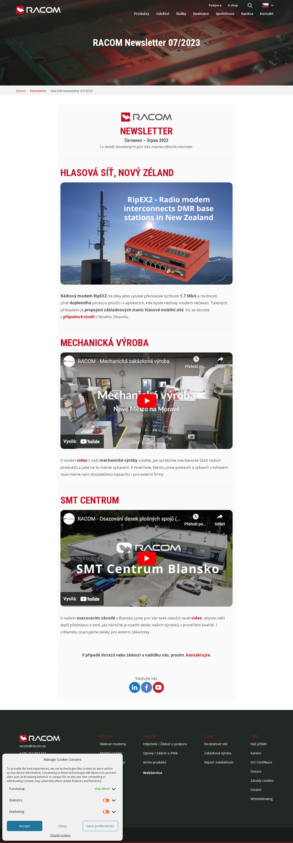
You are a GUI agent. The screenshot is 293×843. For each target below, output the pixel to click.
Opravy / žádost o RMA (160, 753)
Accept (24, 826)
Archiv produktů (154, 762)
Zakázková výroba (217, 753)
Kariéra (247, 13)
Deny (62, 826)
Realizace (201, 13)
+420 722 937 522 (32, 753)
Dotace (255, 771)
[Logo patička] (46, 739)
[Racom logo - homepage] (38, 10)
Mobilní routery (111, 753)
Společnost (225, 13)
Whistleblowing (261, 799)
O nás (254, 737)
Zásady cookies (60, 835)
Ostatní (255, 789)
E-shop (233, 5)
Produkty (141, 13)
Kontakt (267, 13)
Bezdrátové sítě (216, 744)
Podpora (215, 5)
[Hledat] (249, 6)
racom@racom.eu (32, 746)
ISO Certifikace (261, 762)
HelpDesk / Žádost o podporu (165, 744)
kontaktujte (198, 655)
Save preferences (100, 826)
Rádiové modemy (113, 744)
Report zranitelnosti (218, 762)
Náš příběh (258, 744)
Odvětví (162, 13)
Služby (181, 13)
